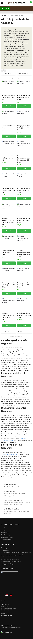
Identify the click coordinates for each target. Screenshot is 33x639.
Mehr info (8, 106)
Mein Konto (4, 528)
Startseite (3, 15)
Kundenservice (5, 532)
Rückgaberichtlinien (6, 539)
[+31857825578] (5, 7)
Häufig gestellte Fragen (7, 564)
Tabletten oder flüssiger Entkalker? (10, 559)
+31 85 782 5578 (7, 610)
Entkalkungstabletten (7, 548)
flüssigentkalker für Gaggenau (10, 454)
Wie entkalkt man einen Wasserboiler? (11, 561)
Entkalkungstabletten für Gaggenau (13, 37)
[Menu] (2, 3)
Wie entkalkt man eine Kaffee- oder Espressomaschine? (16, 552)
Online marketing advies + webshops (11, 627)
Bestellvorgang (5, 535)
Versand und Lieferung (7, 537)
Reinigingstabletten (6, 550)
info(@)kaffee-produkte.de (8, 608)
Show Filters (8, 73)
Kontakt (3, 530)
